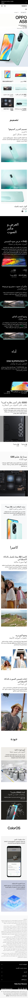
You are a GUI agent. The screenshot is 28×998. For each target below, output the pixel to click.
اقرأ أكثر (7, 995)
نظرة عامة (22, 12)
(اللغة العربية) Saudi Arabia (6, 988)
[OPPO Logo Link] (24, 6)
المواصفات (16, 12)
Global (2, 3)
